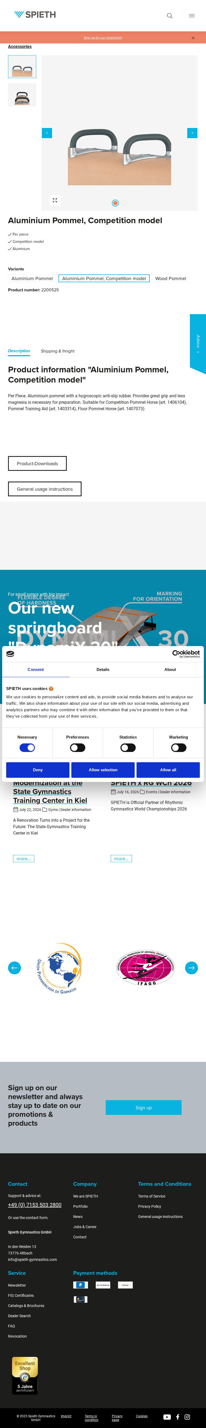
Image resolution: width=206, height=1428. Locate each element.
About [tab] (170, 669)
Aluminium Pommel (32, 278)
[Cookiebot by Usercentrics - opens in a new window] (176, 654)
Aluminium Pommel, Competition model (104, 278)
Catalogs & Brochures (26, 1306)
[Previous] (47, 133)
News (78, 1216)
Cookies (142, 1416)
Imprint (66, 1416)
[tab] (19, 351)
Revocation (17, 1336)
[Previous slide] (14, 967)
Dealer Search (19, 1316)
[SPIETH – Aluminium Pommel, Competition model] (119, 133)
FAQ (11, 1326)
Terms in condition (91, 1418)
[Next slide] (191, 967)
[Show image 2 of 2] (124, 203)
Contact (80, 1237)
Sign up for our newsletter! (103, 37)
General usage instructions (45, 489)
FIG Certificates (21, 1295)
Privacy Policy (149, 1206)
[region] (103, 133)
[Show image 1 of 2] (115, 203)
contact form (36, 1218)
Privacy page (117, 1418)
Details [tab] (103, 669)
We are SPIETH (85, 1196)
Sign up (144, 1107)
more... (24, 858)
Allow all (168, 770)
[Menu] (192, 15)
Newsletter (17, 1285)
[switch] (77, 747)
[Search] (170, 15)
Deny (38, 770)
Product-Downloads (37, 463)
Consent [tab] (36, 669)
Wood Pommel (170, 278)
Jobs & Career (85, 1227)
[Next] (192, 133)
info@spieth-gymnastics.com (32, 1259)
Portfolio (80, 1206)
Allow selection (103, 770)
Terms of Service (151, 1196)
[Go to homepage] (35, 14)
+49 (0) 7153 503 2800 (34, 1205)
